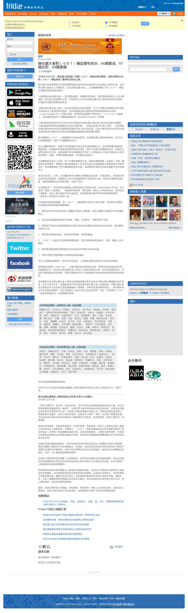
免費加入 (19, 76)
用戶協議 (116, 604)
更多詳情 (19, 192)
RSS (112, 598)
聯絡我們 (103, 598)
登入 (153, 7)
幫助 (95, 598)
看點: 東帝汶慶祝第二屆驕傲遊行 (147, 166)
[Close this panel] (182, 21)
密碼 (9, 46)
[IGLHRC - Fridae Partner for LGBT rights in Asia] (153, 380)
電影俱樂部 (12, 310)
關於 (72, 598)
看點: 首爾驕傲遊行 (140, 162)
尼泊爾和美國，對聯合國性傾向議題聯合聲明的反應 (68, 519)
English (139, 129)
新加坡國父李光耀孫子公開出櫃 (146, 175)
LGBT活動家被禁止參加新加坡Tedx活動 (151, 171)
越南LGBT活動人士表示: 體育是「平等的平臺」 (154, 149)
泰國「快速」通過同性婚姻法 (145, 158)
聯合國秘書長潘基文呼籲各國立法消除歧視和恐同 (67, 529)
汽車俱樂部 (12, 314)
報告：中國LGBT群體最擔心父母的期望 (150, 145)
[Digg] (40, 548)
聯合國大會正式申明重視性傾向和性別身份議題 (66, 524)
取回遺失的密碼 (20, 64)
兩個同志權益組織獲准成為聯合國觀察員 (62, 534)
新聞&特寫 (44, 35)
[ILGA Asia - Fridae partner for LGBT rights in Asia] (136, 380)
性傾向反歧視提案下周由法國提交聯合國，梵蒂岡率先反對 (71, 515)
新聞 (40, 56)
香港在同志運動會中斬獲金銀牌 (146, 141)
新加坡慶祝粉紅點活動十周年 (145, 179)
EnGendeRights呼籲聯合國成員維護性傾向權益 (66, 539)
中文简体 (154, 293)
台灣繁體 (143, 293)
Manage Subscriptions (20, 324)
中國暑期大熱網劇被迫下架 (144, 154)
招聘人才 (86, 598)
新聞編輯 (47, 71)
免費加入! (142, 7)
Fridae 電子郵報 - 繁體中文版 (19, 304)
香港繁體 (164, 293)
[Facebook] (44, 548)
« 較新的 (111, 35)
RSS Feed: (138, 185)
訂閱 (20, 319)
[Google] (48, 548)
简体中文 (154, 129)
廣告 (78, 598)
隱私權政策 (128, 604)
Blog (65, 598)
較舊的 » (121, 35)
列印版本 (118, 546)
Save (145, 23)
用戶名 (10, 39)
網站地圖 (120, 598)
